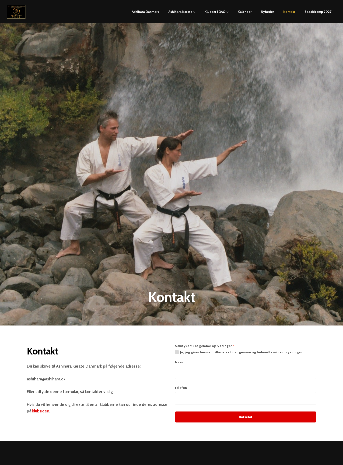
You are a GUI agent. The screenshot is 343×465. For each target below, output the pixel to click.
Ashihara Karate (180, 12)
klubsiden (40, 410)
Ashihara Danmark (145, 12)
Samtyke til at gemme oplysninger (205, 345)
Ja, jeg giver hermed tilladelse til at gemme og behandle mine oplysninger (241, 352)
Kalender (245, 12)
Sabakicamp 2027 (317, 12)
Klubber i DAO (215, 12)
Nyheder (267, 12)
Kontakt (289, 12)
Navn (179, 362)
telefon (181, 387)
